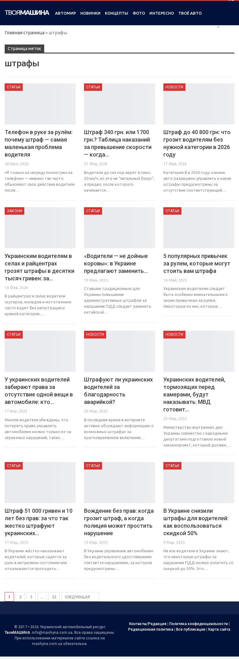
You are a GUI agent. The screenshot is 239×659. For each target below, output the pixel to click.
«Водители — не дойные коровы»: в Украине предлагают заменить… (116, 263)
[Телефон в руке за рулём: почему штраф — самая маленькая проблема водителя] (40, 103)
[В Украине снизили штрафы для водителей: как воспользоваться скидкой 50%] (198, 482)
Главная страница (25, 32)
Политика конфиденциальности (198, 624)
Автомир (65, 13)
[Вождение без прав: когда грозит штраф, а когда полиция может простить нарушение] (119, 482)
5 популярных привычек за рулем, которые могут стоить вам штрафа (196, 263)
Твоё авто (190, 13)
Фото (139, 13)
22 (54, 597)
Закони (14, 211)
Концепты (116, 13)
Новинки (90, 13)
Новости (174, 87)
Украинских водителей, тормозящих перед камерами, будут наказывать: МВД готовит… (194, 394)
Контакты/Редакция (147, 624)
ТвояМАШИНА (17, 632)
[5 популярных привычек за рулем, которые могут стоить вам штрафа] (198, 227)
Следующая (78, 597)
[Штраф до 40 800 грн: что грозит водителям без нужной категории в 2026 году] (198, 103)
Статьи (14, 87)
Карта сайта (219, 629)
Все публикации (190, 629)
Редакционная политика (150, 629)
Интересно (161, 13)
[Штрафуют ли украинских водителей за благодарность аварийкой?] (119, 351)
